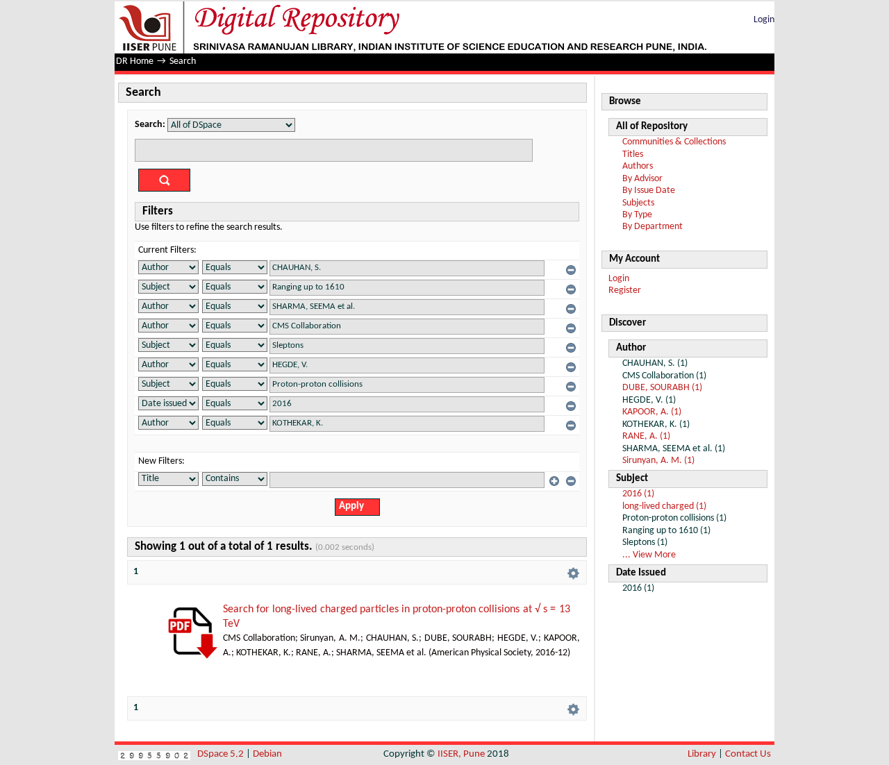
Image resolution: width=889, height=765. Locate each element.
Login (764, 19)
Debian (267, 754)
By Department (652, 226)
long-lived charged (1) (664, 506)
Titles (632, 154)
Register (624, 290)
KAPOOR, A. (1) (651, 412)
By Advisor (642, 178)
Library (702, 754)
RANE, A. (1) (646, 436)
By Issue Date (648, 190)
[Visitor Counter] (154, 754)
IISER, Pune (461, 754)
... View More (649, 555)
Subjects (638, 203)
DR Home (134, 61)
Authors (637, 166)
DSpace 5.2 (221, 754)
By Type (637, 214)
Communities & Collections (674, 141)
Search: (150, 124)
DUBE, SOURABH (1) (662, 387)
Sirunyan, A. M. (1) (658, 460)
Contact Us (748, 754)
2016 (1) (638, 493)
